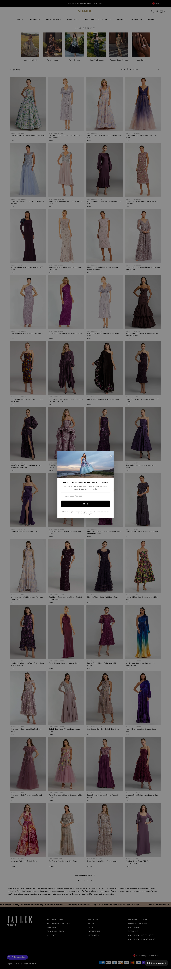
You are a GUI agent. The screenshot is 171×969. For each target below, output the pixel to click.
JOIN (85, 504)
